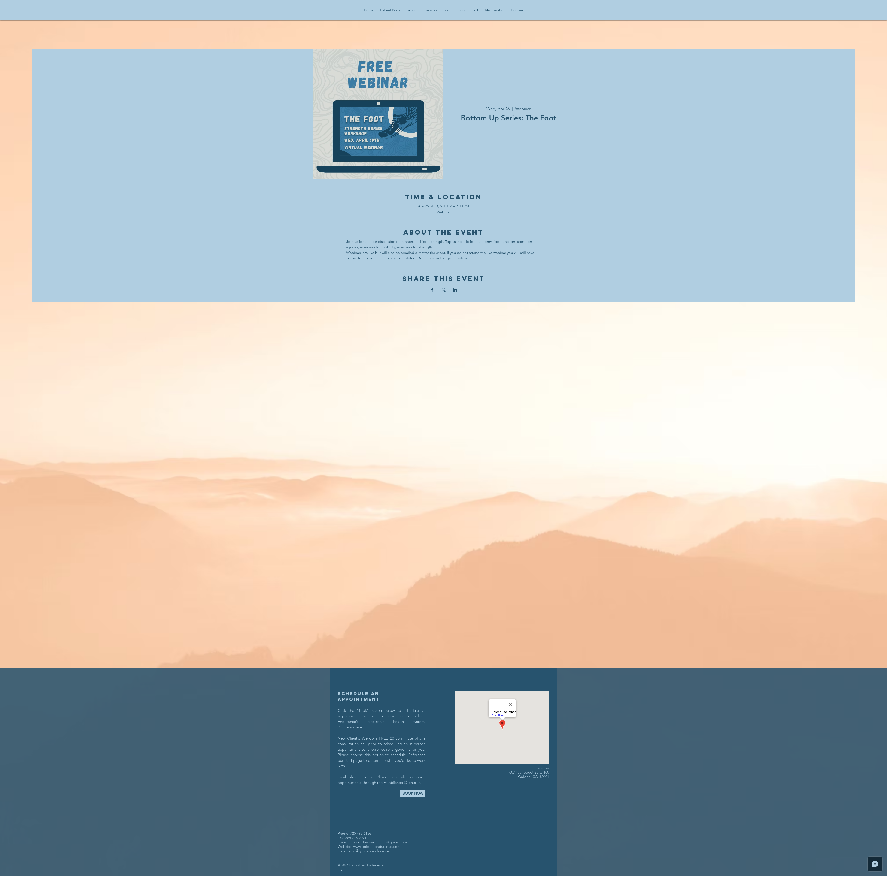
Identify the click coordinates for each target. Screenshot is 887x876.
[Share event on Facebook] (432, 290)
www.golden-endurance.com (377, 846)
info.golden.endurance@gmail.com (378, 842)
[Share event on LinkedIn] (455, 290)
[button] (413, 10)
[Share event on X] (443, 290)
